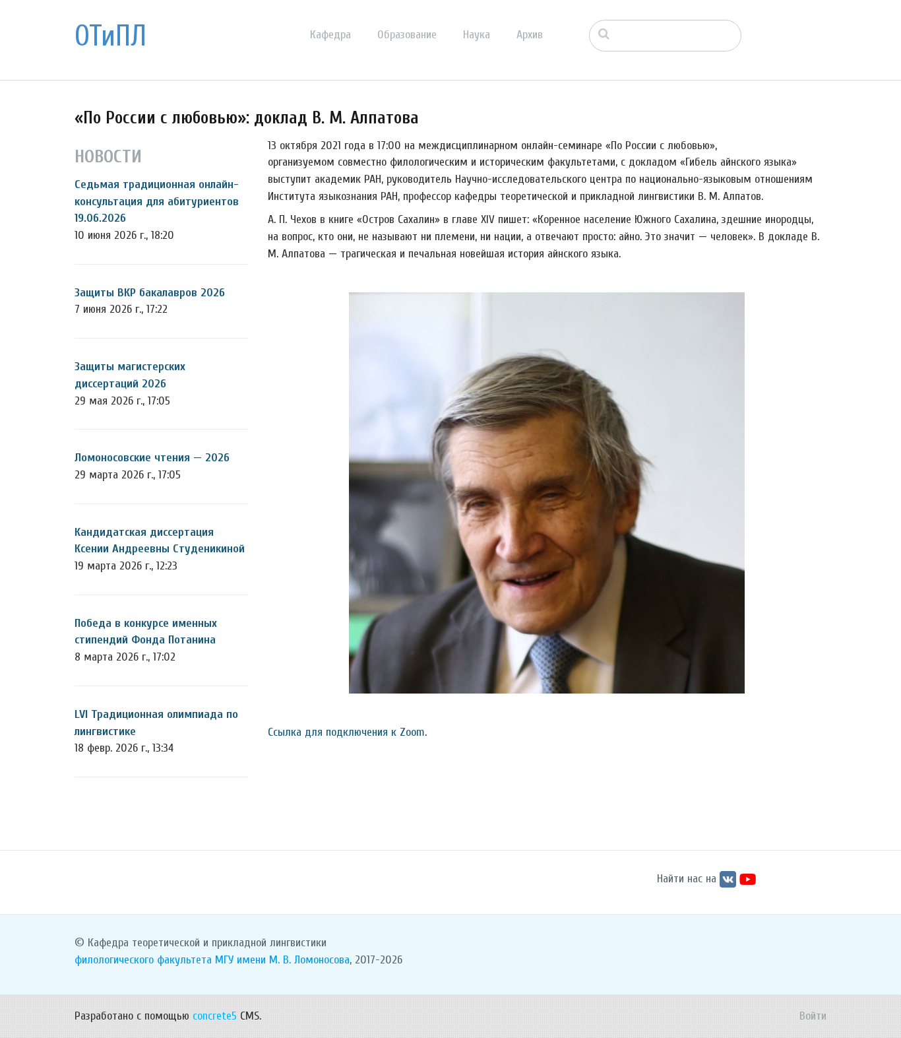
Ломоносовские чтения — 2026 (152, 458)
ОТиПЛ (110, 36)
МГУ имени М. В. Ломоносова (282, 960)
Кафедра (330, 35)
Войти (812, 1016)
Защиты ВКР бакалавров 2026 (150, 293)
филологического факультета (143, 960)
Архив (529, 35)
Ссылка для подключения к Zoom (346, 732)
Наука (476, 35)
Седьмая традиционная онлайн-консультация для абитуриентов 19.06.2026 (157, 201)
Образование (407, 35)
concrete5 (215, 1016)
